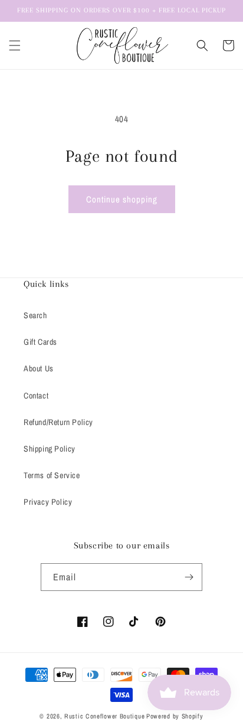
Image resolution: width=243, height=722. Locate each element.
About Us (39, 368)
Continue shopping (121, 199)
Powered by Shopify (174, 716)
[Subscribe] (189, 577)
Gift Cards (40, 342)
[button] (15, 45)
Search (35, 315)
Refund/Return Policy (58, 422)
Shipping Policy (49, 448)
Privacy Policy (48, 501)
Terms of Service (52, 475)
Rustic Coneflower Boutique (104, 716)
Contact (36, 395)
